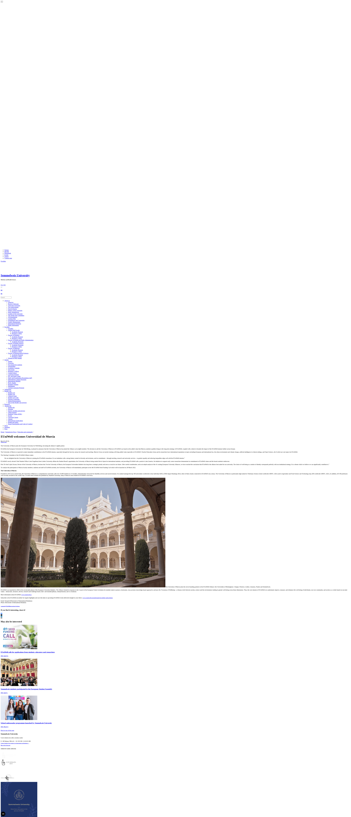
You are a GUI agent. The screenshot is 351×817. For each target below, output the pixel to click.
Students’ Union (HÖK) (15, 414)
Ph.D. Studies (12, 383)
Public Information (13, 325)
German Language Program (16, 388)
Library (6, 256)
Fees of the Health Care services (17, 402)
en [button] (1, 283)
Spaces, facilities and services (16, 411)
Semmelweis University (15, 275)
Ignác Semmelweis (13, 312)
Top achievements (13, 307)
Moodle (6, 251)
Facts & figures (12, 309)
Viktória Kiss (4, 442)
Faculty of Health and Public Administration (20, 340)
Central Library (12, 373)
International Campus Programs (17, 379)
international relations (15, 606)
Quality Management (14, 322)
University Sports (13, 417)
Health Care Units (13, 397)
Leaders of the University (15, 314)
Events (6, 255)
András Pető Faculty (14, 330)
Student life (7, 406)
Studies (6, 360)
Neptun (6, 250)
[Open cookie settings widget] (3, 814)
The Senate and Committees (16, 315)
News (6, 425)
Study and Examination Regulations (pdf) (20, 378)
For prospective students (15, 365)
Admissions (7, 389)
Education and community (25, 432)
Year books (11, 369)
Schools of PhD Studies (15, 358)
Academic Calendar (13, 368)
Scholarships (11, 366)
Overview (11, 363)
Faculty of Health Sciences (15, 343)
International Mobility (14, 381)
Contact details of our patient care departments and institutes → (15, 743)
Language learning (13, 374)
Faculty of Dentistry (14, 335)
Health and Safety (13, 422)
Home (2, 432)
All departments (12, 317)
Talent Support (12, 412)
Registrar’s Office (17, 333)
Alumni (10, 419)
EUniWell (8, 606)
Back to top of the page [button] (7, 730)
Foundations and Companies (16, 320)
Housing (10, 409)
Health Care (7, 391)
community (3, 606)
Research (7, 404)
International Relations (14, 323)
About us (7, 300)
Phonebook (7, 253)
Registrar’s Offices (13, 371)
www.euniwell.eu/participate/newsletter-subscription (98, 598)
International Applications (15, 420)
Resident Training (13, 384)
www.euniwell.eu (26, 594)
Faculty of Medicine (14, 348)
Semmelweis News (10, 432)
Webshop (7, 427)
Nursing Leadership (13, 399)
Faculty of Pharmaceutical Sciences (18, 353)
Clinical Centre (12, 396)
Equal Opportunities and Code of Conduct (20, 424)
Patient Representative (14, 401)
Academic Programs (17, 342)
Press (5, 429)
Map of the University (5, 745)
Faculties (7, 327)
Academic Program (17, 332)
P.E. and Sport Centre (14, 376)
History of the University (15, 310)
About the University (14, 305)
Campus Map (12, 319)
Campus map (8, 258)
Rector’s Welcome (13, 304)
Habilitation (11, 386)
